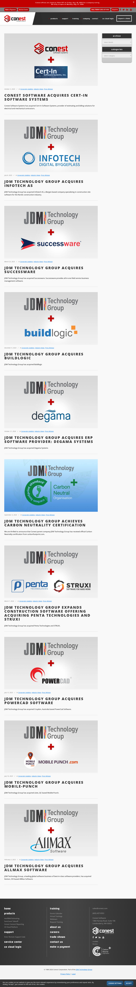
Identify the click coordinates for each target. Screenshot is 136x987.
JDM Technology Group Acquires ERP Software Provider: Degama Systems (48, 439)
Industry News (38, 89)
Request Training (56, 922)
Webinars (53, 919)
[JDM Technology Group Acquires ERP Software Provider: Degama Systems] (51, 402)
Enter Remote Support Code (14, 937)
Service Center (23, 9)
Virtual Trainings (56, 916)
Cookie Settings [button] (115, 983)
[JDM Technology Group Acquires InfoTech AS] (51, 146)
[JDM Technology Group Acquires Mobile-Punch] (51, 747)
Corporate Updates (26, 89)
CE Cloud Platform (11, 927)
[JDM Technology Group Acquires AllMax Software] (51, 830)
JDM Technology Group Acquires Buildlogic (44, 356)
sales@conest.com (100, 908)
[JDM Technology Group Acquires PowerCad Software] (51, 663)
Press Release (48, 89)
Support (9, 932)
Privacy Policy (65, 974)
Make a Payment (10, 9)
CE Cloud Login (12, 947)
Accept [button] (129, 983)
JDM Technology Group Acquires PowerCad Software (44, 700)
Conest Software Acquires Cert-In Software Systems (46, 97)
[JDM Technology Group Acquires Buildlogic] (51, 318)
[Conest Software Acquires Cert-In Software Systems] (51, 60)
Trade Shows (57, 937)
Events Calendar (56, 913)
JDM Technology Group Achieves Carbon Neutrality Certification (45, 523)
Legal (74, 974)
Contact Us (56, 942)
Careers (55, 932)
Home (7, 908)
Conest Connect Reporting (14, 924)
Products (9, 913)
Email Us (115, 9)
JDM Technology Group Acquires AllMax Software (44, 867)
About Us (55, 927)
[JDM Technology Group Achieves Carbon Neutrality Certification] (51, 485)
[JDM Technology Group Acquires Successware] (51, 232)
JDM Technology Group (84, 970)
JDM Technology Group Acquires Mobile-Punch (44, 784)
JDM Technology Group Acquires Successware (44, 269)
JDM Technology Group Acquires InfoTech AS (44, 183)
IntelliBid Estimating (11, 918)
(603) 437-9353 (100, 9)
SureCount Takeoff (11, 921)
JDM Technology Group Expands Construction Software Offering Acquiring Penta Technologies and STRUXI (47, 613)
